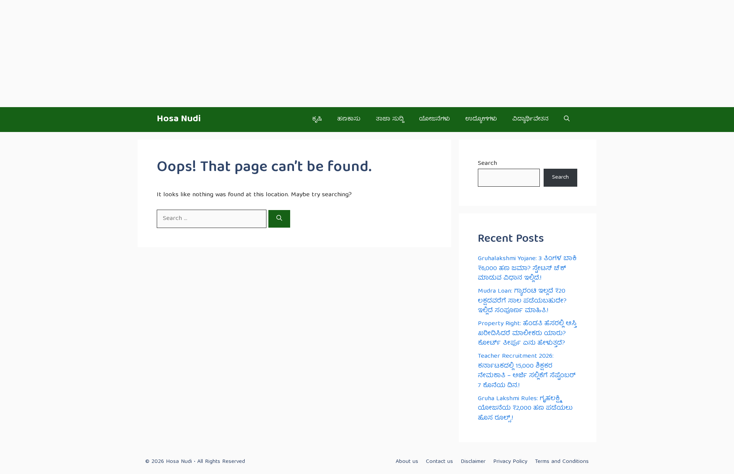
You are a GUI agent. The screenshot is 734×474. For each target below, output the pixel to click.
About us (407, 462)
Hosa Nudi (179, 119)
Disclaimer (473, 462)
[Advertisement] (229, 53)
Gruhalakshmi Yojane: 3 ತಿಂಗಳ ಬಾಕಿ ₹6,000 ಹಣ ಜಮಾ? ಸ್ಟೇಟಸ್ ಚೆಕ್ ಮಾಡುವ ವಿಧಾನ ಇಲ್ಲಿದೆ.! (527, 268)
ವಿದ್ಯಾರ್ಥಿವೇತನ (530, 119)
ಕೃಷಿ (317, 119)
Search (487, 163)
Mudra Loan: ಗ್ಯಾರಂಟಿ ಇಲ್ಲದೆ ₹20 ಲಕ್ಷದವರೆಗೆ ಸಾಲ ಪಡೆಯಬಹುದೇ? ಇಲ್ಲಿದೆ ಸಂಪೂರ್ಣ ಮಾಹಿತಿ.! (522, 301)
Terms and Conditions (562, 462)
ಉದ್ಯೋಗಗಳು (481, 119)
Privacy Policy (510, 462)
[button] (566, 119)
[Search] (279, 219)
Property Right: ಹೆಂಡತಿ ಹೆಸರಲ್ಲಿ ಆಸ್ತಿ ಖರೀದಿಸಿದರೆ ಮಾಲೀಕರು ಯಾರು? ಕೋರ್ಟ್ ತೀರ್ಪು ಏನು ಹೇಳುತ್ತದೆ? (527, 333)
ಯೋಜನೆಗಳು (434, 119)
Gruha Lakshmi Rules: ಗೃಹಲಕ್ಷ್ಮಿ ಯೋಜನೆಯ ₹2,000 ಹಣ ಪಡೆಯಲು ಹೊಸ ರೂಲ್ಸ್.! (525, 408)
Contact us (439, 462)
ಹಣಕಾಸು (349, 119)
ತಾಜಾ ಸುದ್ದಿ (390, 119)
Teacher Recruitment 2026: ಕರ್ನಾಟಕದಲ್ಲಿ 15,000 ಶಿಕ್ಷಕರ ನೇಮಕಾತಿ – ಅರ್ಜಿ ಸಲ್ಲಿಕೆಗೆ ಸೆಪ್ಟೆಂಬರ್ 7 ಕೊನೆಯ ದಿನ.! (527, 371)
